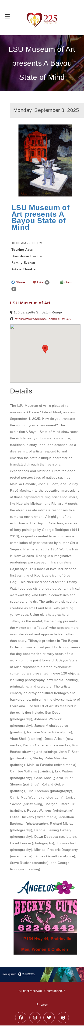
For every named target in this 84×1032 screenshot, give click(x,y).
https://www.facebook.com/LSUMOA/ (43, 319)
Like (42, 282)
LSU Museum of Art (30, 303)
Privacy (42, 1004)
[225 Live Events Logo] (42, 18)
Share (20, 282)
